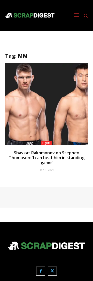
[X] (52, 271)
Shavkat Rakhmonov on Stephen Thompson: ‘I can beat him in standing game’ (46, 157)
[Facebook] (40, 271)
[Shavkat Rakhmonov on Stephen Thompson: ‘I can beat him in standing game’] (46, 104)
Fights (46, 143)
